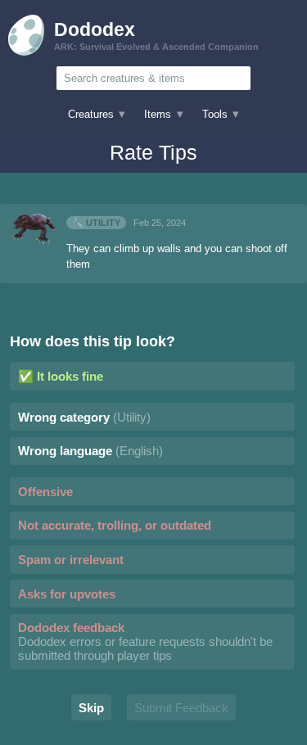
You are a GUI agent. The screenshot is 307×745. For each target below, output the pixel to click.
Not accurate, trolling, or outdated (114, 525)
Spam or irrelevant (71, 560)
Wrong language (90, 451)
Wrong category (84, 417)
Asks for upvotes (66, 594)
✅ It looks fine (60, 376)
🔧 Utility (96, 223)
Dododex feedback (145, 641)
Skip (91, 708)
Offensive (45, 492)
